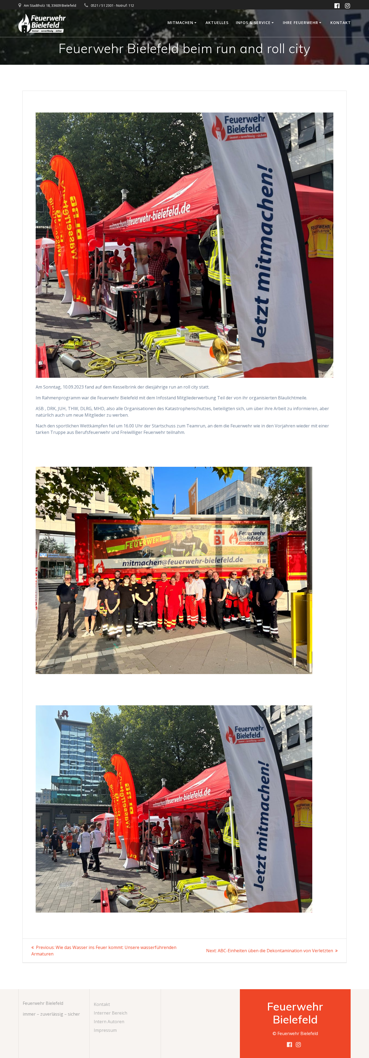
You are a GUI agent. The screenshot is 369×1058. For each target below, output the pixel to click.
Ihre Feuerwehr (300, 22)
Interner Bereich (110, 1013)
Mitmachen (180, 22)
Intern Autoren (109, 1022)
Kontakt (340, 22)
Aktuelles (217, 22)
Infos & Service (253, 22)
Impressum (105, 1030)
